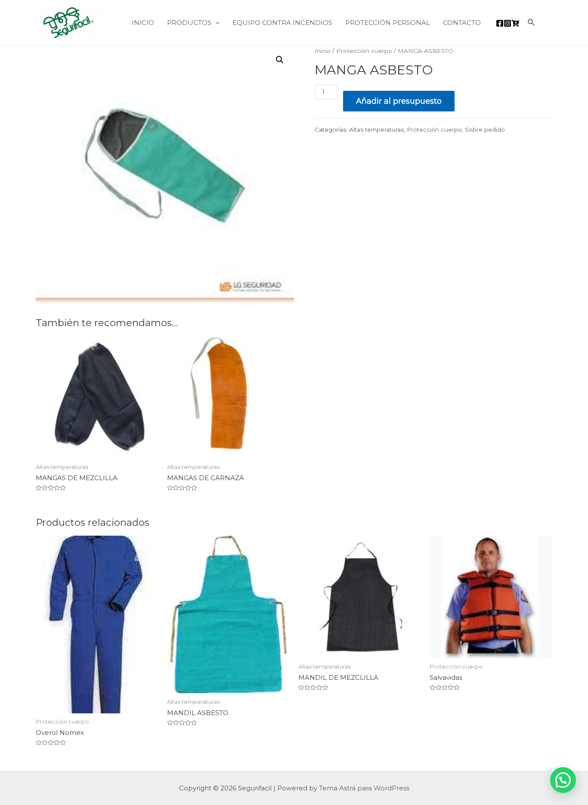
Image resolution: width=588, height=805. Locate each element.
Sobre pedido (485, 129)
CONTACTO (462, 23)
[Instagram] (507, 23)
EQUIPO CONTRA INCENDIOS (282, 23)
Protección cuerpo (364, 50)
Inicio (323, 50)
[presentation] (215, 23)
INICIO (143, 23)
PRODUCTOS (189, 23)
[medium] (515, 23)
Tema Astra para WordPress (364, 788)
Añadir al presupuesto (399, 101)
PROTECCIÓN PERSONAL (387, 23)
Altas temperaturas (376, 129)
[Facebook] (500, 23)
